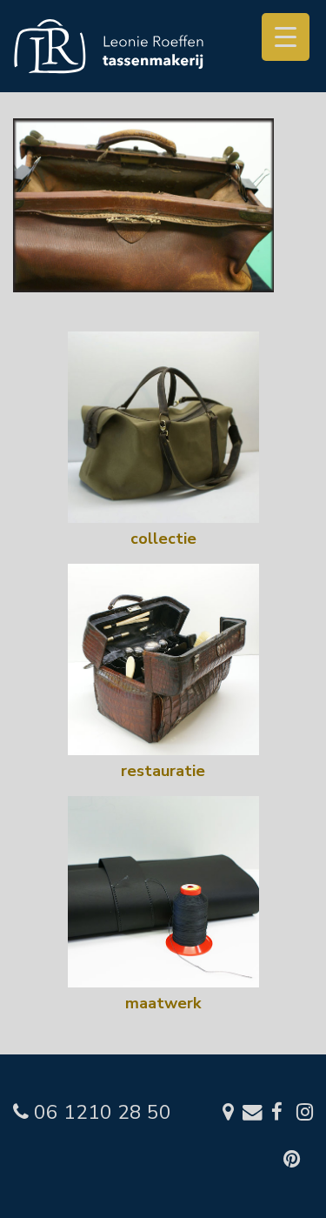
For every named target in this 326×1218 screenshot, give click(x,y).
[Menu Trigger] (285, 37)
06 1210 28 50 (100, 1112)
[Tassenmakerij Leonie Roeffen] (108, 45)
